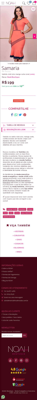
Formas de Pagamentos (11, 274)
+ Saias (18, 239)
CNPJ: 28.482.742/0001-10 (18, 393)
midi (5, 213)
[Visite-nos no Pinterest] (21, 360)
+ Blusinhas (18, 248)
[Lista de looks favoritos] (29, 3)
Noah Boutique (13, 77)
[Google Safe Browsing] (19, 384)
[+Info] (32, 74)
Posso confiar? (7, 271)
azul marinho (26, 213)
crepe (30, 209)
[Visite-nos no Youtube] (10, 360)
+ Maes (19, 252)
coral (17, 213)
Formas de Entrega (9, 277)
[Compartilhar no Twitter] (20, 114)
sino (11, 213)
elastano (22, 209)
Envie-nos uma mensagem (13, 297)
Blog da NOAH (7, 281)
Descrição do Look (15, 130)
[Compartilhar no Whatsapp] (16, 114)
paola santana (9, 216)
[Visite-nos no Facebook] (15, 360)
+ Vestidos (18, 231)
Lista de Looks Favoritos (11, 320)
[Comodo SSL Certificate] (19, 379)
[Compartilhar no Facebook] (11, 114)
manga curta (12, 209)
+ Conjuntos (18, 235)
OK (24, 335)
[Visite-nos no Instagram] (26, 360)
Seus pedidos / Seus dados (12, 317)
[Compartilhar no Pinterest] (25, 114)
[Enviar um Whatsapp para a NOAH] (3, 397)
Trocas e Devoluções (9, 314)
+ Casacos (18, 244)
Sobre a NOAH (7, 268)
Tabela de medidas (15, 125)
